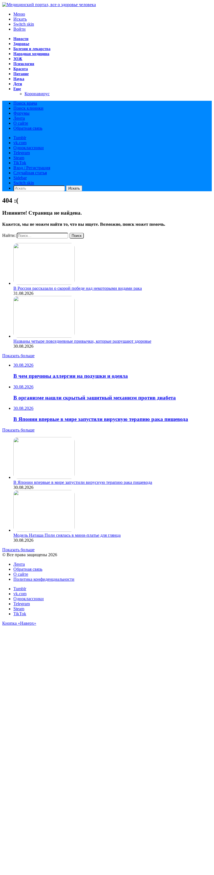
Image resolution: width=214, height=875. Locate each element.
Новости (20, 39)
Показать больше (18, 355)
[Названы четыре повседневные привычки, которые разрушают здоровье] (44, 336)
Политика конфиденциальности (43, 579)
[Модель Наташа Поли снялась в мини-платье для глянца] (44, 530)
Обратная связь (27, 128)
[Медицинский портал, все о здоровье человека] (49, 4)
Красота (20, 69)
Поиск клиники (28, 108)
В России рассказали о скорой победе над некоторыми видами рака (77, 288)
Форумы (21, 113)
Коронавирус (37, 93)
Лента (19, 118)
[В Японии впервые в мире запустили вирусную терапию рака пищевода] (44, 477)
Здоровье (21, 44)
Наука (18, 79)
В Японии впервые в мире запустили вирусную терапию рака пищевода (82, 482)
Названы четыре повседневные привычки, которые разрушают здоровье (82, 341)
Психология (23, 64)
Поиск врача (25, 103)
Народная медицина (31, 54)
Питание (21, 74)
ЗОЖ (17, 59)
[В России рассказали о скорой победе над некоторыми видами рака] (44, 283)
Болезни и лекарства (31, 49)
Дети (17, 84)
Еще (17, 89)
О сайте (20, 123)
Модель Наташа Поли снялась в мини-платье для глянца (67, 535)
